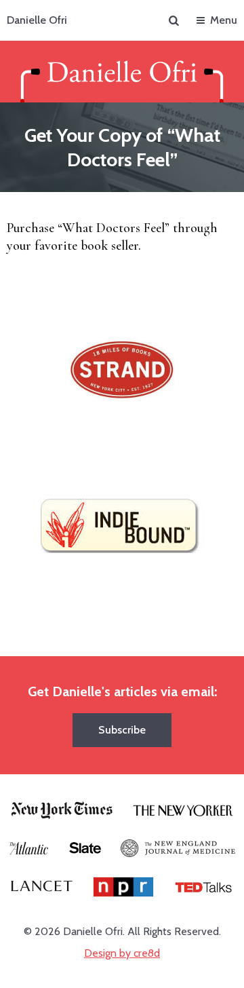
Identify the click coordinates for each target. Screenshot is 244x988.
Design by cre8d (122, 953)
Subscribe (122, 729)
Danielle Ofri (37, 20)
